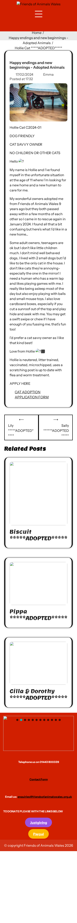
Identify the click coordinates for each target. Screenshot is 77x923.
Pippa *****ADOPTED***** (38, 614)
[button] (38, 733)
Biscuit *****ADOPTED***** (38, 535)
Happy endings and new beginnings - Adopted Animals (37, 65)
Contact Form (39, 779)
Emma (48, 74)
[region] (38, 733)
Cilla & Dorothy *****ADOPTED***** (38, 694)
